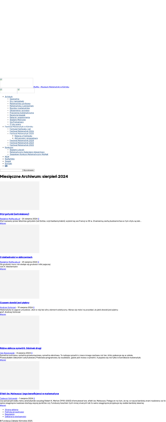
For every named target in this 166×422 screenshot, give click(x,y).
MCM (7, 157)
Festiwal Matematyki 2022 (22, 145)
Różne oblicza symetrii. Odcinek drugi (20, 348)
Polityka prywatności (14, 412)
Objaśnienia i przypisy (20, 110)
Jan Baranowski (7, 353)
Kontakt (8, 163)
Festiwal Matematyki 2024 (22, 140)
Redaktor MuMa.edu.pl (10, 219)
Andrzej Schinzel (8, 307)
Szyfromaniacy (17, 122)
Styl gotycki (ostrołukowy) (14, 214)
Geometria (14, 99)
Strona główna (11, 410)
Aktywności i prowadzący (26, 138)
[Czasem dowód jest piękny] (19, 298)
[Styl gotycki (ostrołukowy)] (19, 209)
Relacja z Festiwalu (23, 136)
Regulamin (10, 414)
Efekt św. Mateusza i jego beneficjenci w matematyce (29, 393)
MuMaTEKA (10, 159)
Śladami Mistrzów (18, 120)
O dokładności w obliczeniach (16, 257)
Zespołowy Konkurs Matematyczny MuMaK (29, 154)
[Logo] (8, 92)
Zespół (8, 161)
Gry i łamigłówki (17, 101)
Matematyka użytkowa (20, 103)
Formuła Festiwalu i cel (20, 129)
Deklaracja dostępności (15, 416)
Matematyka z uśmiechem (22, 106)
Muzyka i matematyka (20, 108)
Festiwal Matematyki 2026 (22, 131)
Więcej (3, 223)
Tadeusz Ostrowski (8, 398)
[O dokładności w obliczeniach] (19, 252)
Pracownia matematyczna (22, 113)
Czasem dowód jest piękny (14, 302)
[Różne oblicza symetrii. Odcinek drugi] (19, 343)
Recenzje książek (17, 115)
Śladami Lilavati (17, 150)
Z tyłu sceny (15, 124)
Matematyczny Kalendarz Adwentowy (27, 152)
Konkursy (9, 147)
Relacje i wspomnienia (20, 117)
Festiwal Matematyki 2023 (22, 143)
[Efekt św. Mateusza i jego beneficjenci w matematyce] (19, 389)
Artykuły (9, 97)
